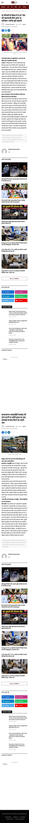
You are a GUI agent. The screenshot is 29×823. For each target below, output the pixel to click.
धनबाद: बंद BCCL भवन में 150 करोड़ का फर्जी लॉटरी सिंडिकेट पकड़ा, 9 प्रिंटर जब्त (13, 271)
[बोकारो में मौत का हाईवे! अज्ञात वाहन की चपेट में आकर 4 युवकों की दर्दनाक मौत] (14, 212)
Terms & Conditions (19, 819)
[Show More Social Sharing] (12, 30)
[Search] (26, 2)
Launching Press (23, 813)
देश (12, 7)
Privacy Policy (9, 819)
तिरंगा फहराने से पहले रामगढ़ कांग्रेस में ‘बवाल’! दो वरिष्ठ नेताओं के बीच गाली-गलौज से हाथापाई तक (13, 201)
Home (3, 11)
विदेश (16, 7)
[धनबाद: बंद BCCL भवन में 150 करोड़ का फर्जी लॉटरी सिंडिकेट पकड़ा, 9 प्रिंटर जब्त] (14, 261)
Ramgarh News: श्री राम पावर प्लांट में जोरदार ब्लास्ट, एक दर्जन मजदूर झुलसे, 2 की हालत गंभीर (14, 243)
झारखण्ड (3, 7)
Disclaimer (22, 817)
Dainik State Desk (10, 24)
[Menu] (3, 2)
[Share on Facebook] (3, 30)
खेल (20, 7)
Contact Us (15, 817)
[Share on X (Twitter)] (6, 30)
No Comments (6, 26)
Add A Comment (14, 278)
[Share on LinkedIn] (9, 30)
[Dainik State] (14, 2)
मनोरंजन (24, 7)
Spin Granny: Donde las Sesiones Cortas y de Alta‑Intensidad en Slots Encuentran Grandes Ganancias (18, 313)
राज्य (8, 7)
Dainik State (8, 817)
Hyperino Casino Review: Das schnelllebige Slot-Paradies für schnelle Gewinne (17, 340)
